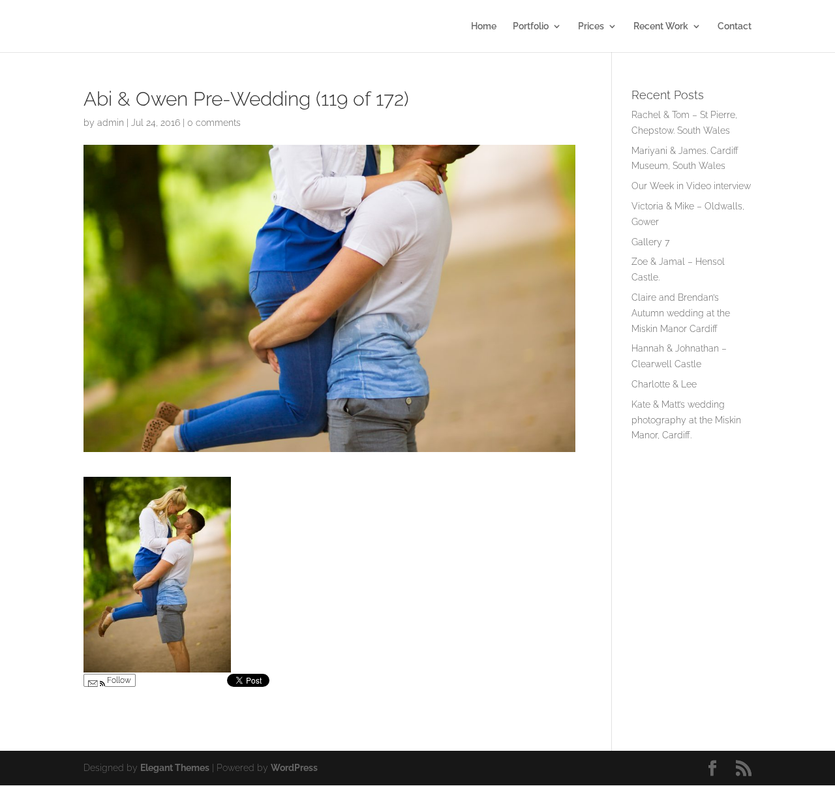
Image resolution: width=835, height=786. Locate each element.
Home (483, 26)
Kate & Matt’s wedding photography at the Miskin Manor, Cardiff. (686, 420)
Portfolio (531, 26)
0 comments (214, 122)
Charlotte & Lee (664, 384)
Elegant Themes (174, 768)
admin (110, 122)
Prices (591, 26)
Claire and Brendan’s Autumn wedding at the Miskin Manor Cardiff (680, 313)
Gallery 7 (650, 242)
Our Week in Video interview (691, 186)
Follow (118, 680)
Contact (735, 26)
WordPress (294, 768)
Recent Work (660, 26)
